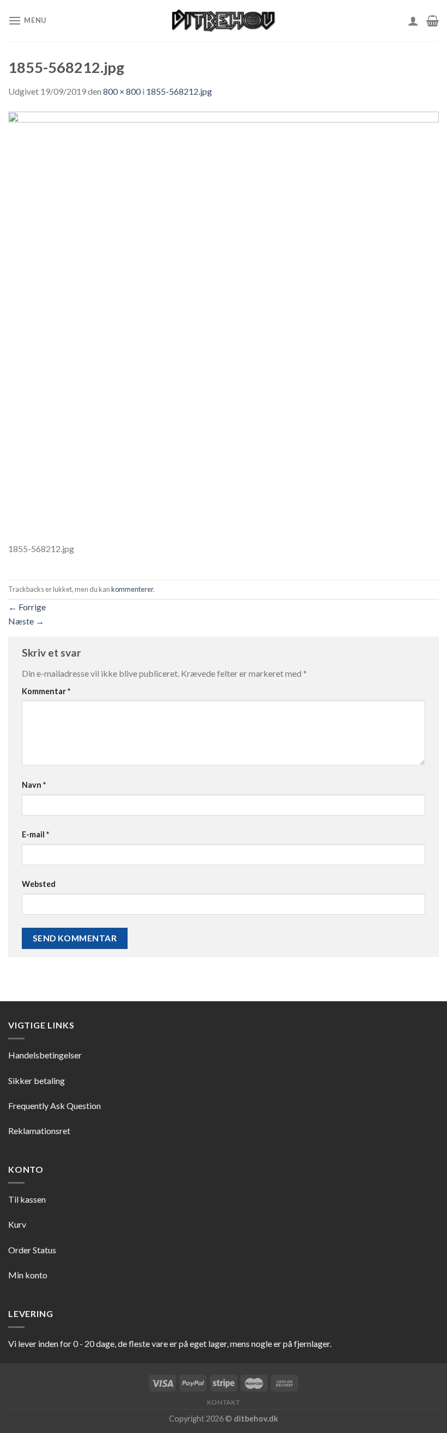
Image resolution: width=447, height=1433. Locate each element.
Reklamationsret (39, 1130)
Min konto (27, 1275)
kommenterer (132, 589)
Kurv (17, 1224)
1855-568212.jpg (179, 91)
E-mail (35, 834)
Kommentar (46, 691)
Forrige (27, 607)
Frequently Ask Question (54, 1105)
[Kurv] (432, 21)
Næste (26, 621)
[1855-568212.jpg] (223, 325)
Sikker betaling (36, 1080)
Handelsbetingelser (45, 1055)
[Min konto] (413, 21)
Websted (39, 884)
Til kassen (27, 1199)
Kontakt (223, 1402)
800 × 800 (122, 91)
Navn (34, 784)
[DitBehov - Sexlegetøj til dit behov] (223, 21)
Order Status (32, 1250)
